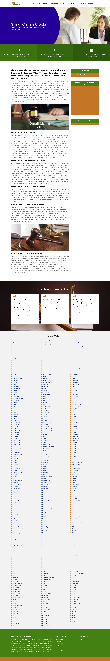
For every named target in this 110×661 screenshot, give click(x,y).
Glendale (15, 619)
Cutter (14, 517)
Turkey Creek (75, 519)
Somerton (75, 414)
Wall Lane (74, 551)
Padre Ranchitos (47, 531)
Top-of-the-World (77, 500)
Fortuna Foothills (17, 597)
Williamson (75, 593)
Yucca (73, 619)
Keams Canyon (46, 406)
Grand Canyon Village (48, 346)
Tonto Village (75, 498)
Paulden (44, 547)
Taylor (73, 472)
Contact (91, 3)
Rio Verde (45, 613)
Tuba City (74, 508)
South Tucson (76, 420)
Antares (15, 360)
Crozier (15, 513)
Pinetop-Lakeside (47, 579)
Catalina (15, 446)
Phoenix (44, 559)
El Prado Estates (17, 567)
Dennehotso (16, 525)
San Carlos (75, 356)
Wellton (74, 557)
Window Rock (76, 597)
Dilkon (14, 531)
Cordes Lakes (16, 500)
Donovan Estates (17, 537)
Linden (44, 438)
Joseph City (45, 392)
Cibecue (15, 476)
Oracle (44, 525)
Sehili (73, 388)
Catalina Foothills (17, 448)
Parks (43, 543)
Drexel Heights (17, 543)
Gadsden (15, 607)
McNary (44, 468)
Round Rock (45, 623)
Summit (74, 444)
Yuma (73, 621)
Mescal (44, 478)
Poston (44, 589)
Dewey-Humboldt (18, 529)
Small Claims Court (57, 3)
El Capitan (15, 563)
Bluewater (16, 402)
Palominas (45, 535)
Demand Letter (70, 3)
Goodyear (45, 342)
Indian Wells (45, 384)
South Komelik (76, 418)
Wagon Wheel (76, 547)
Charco (15, 462)
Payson (44, 549)
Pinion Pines (45, 581)
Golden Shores (17, 625)
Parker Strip (45, 541)
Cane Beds (16, 432)
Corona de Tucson (18, 506)
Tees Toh (74, 476)
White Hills (75, 571)
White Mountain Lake (78, 573)
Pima (43, 565)
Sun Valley (75, 452)
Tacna (73, 466)
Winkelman (75, 599)
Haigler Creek (46, 360)
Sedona (74, 386)
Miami (44, 482)
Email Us (61, 650)
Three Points (75, 484)
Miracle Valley (46, 484)
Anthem (15, 362)
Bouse (14, 404)
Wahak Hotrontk (76, 549)
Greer (43, 352)
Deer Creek (16, 521)
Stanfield (74, 432)
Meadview (45, 472)
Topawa (74, 502)
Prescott (44, 591)
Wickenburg (75, 581)
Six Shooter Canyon (77, 406)
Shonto (74, 398)
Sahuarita (74, 352)
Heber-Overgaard (47, 368)
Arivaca (15, 366)
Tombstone (75, 490)
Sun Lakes (75, 450)
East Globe (16, 557)
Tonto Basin (75, 496)
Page (43, 533)
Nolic (43, 515)
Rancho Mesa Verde (48, 603)
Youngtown (75, 617)
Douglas (15, 539)
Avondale (15, 380)
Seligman (74, 390)
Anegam (15, 358)
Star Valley (75, 434)
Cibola (14, 478)
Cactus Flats (16, 422)
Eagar (14, 553)
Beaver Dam (16, 386)
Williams (74, 591)
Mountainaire (46, 498)
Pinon (43, 583)
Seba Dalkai (75, 382)
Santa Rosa (75, 374)
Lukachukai (45, 448)
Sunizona (74, 454)
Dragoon (15, 541)
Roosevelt (45, 619)
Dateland (15, 519)
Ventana (74, 537)
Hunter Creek (46, 380)
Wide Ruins (75, 583)
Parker (44, 539)
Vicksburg (74, 543)
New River (45, 510)
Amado (15, 356)
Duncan (15, 551)
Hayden (44, 366)
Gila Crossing (16, 613)
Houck (44, 376)
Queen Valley (46, 599)
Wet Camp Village (77, 563)
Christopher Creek (18, 472)
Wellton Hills (75, 559)
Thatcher (74, 480)
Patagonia (45, 545)
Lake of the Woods (47, 430)
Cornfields (15, 502)
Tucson (74, 513)
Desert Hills (16, 527)
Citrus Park (16, 482)
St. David (74, 426)
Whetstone (75, 567)
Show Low (75, 400)
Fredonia (15, 603)
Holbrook (45, 370)
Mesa (43, 474)
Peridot (44, 557)
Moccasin (45, 486)
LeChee (44, 434)
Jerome (44, 390)
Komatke (45, 420)
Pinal (43, 569)
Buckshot (15, 414)
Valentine (74, 531)
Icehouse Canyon (47, 382)
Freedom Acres (17, 605)
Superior (74, 458)
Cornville (15, 504)
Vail (73, 527)
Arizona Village (17, 372)
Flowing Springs (17, 583)
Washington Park (76, 555)
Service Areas (59, 639)
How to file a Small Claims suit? (81, 75)
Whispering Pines (77, 569)
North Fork (45, 517)
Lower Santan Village (48, 446)
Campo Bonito (17, 430)
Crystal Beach (17, 515)
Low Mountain (46, 444)
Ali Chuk (15, 348)
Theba (73, 482)
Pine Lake (45, 573)
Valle (73, 533)
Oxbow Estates (46, 529)
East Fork (15, 555)
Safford (74, 350)
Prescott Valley (46, 593)
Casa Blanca (16, 440)
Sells (73, 392)
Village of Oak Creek (77, 545)
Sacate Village (76, 342)
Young (73, 615)
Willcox (74, 589)
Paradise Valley (46, 537)
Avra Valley (16, 382)
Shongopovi (75, 396)
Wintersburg (75, 605)
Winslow (74, 601)
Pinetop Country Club (48, 577)
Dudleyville (16, 549)
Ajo (13, 342)
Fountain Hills (16, 599)
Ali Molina (15, 352)
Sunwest (74, 456)
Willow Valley (75, 595)
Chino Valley (16, 468)
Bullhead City (16, 416)
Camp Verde (16, 428)
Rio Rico (44, 611)
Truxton (74, 504)
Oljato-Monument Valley (49, 523)
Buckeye (15, 412)
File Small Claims (43, 3)
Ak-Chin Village (17, 344)
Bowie (14, 406)
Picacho (44, 561)
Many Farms (45, 456)
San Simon (75, 366)
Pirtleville (44, 585)
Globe (14, 621)
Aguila (14, 340)
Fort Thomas (16, 593)
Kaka (43, 400)
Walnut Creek (76, 553)
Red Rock (45, 607)
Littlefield (45, 442)
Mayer (44, 466)
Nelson (44, 506)
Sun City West (75, 448)
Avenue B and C (17, 378)
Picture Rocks (46, 563)
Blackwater (16, 400)
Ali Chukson (16, 350)
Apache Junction (17, 364)
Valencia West (76, 529)
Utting (73, 525)
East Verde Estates (18, 559)
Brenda (15, 408)
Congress (15, 496)
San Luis (74, 360)
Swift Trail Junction (77, 464)
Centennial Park (17, 454)
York (73, 613)
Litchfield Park (46, 440)
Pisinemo (44, 587)
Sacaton (74, 344)
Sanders (74, 370)
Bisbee (15, 394)
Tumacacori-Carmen (78, 517)
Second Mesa (75, 384)
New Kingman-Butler (48, 508)
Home (34, 3)
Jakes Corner (46, 386)
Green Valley (45, 350)
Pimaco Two (45, 567)
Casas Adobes (17, 444)
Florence (15, 581)
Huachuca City (46, 378)
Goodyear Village (47, 344)
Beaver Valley (16, 388)
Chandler (15, 460)
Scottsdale (75, 380)
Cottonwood (16, 508)
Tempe (74, 478)
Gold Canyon (16, 623)
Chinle (14, 466)
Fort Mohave (16, 591)
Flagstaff (15, 579)
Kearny (44, 408)
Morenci (44, 494)
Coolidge (15, 498)
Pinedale (44, 575)
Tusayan (74, 521)
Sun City (74, 446)
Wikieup (74, 585)
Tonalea (74, 492)
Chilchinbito (16, 464)
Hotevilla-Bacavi (46, 374)
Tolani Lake (75, 486)
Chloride (15, 470)
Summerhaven (76, 442)
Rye (73, 340)
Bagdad (15, 384)
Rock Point (45, 617)
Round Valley (46, 625)
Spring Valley (75, 422)
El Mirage (15, 565)
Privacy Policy (59, 643)
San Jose (74, 358)
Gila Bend (15, 611)
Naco (43, 502)
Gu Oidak (44, 354)
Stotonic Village (76, 438)
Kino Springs (45, 412)
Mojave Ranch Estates (48, 492)
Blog (57, 645)
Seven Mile (75, 394)
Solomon (74, 412)
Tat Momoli (75, 470)
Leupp (44, 436)
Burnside (15, 418)
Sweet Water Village (77, 462)
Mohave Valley (46, 490)
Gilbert (14, 615)
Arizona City (16, 370)
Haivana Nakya (46, 362)
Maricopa (45, 460)
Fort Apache (16, 587)
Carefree (15, 436)
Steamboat (75, 436)
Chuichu (15, 474)
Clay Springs (16, 488)
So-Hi (73, 410)
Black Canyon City (18, 398)
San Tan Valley (76, 368)
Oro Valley (45, 527)
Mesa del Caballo (47, 476)
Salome (74, 354)
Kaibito (44, 398)
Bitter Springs (16, 396)
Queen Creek (46, 597)
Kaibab (44, 396)
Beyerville (15, 392)
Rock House (45, 615)
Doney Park (16, 535)
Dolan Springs (17, 533)
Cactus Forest (17, 424)
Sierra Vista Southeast (78, 404)
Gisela (14, 617)
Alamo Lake (16, 346)
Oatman (44, 521)
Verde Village (75, 539)
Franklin (15, 601)
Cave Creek (16, 450)
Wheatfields (75, 565)
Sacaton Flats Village (77, 346)
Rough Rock (45, 621)
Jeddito (44, 388)
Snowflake (75, 408)
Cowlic (14, 510)
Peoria (44, 555)
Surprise (74, 460)
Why (73, 579)
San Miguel (75, 364)
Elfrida (14, 571)
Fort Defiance (17, 589)
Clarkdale (15, 486)
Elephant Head (17, 569)
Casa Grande (16, 442)
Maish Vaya (45, 452)
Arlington (15, 374)
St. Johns (74, 428)
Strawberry (75, 440)
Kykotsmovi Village (47, 422)
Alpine (14, 354)
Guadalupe (45, 356)
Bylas (14, 420)
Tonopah (74, 494)
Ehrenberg (16, 561)
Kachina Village (46, 394)
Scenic (74, 378)
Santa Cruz (75, 372)
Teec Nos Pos (75, 474)
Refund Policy (81, 3)
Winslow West (76, 603)
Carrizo (15, 438)
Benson (15, 390)
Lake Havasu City (47, 426)
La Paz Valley (46, 424)
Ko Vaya (44, 416)
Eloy (14, 575)
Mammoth (45, 454)
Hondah (44, 372)
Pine (43, 571)
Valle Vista (74, 535)
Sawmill (74, 376)
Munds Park (45, 500)
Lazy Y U (44, 432)
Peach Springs (46, 551)
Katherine (45, 402)
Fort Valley (16, 595)
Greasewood (45, 348)
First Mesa (15, 577)
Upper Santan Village (78, 523)
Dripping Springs (17, 545)
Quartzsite (45, 595)
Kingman (44, 410)
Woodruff (74, 609)
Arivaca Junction (17, 368)
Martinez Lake (46, 464)
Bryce (14, 410)
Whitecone (75, 575)
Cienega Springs (17, 480)
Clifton (14, 492)
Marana (44, 458)
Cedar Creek (16, 452)
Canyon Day (16, 434)
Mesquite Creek (46, 480)
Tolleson (74, 488)
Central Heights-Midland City (21, 458)
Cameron (15, 426)
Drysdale (15, 547)
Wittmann (75, 607)
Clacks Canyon (17, 484)
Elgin (14, 573)
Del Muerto (16, 523)
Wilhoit (74, 587)
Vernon (74, 541)
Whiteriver (75, 577)
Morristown (45, 496)
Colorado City (16, 494)
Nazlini (44, 504)
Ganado (15, 609)
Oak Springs (45, 519)
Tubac (73, 510)
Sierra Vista (75, 402)
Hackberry (45, 358)
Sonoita (74, 416)
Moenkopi (45, 488)
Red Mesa (45, 605)
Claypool (15, 490)
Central (15, 456)
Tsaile (73, 506)
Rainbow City (46, 601)
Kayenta (44, 404)
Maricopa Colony (47, 462)
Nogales (44, 513)
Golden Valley (46, 340)
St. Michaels (75, 430)
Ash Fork (15, 376)
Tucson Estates (76, 515)
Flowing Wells (17, 585)
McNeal (44, 470)
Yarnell (74, 611)
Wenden (74, 561)
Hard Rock (45, 364)
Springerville (75, 424)
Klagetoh (44, 414)
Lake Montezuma (47, 428)
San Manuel (75, 362)
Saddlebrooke (76, 348)
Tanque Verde (76, 468)
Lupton (44, 450)
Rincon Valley (46, 609)
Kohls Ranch (45, 418)
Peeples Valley (46, 553)
